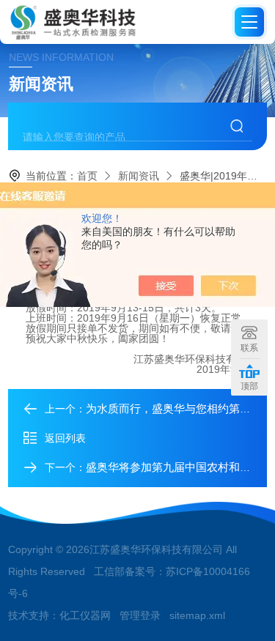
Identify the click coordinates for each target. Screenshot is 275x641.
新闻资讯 (138, 176)
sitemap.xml (197, 615)
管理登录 (140, 615)
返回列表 (65, 438)
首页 (87, 176)
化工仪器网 (85, 615)
